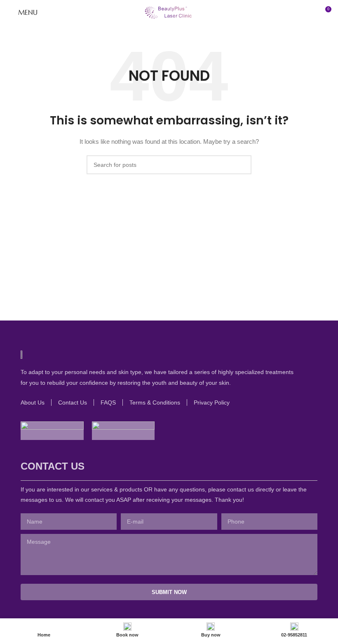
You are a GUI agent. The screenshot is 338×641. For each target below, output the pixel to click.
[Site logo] (169, 12)
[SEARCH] (241, 164)
